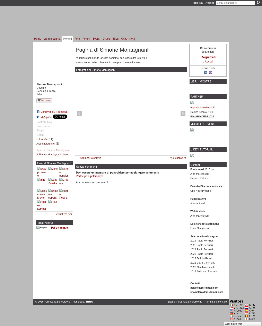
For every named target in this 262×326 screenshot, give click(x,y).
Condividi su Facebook (54, 111)
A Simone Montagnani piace (52, 154)
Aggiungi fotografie (90, 158)
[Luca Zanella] (53, 183)
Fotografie (42, 139)
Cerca (258, 2)
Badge (171, 301)
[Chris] (53, 172)
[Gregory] (64, 183)
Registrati (197, 2)
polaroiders (63, 301)
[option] (131, 114)
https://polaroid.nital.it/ (202, 107)
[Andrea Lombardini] (42, 205)
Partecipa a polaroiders (89, 176)
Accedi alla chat (233, 324)
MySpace (46, 117)
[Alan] (53, 205)
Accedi (210, 2)
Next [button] (183, 113)
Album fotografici (45, 143)
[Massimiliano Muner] (42, 194)
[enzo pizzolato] (42, 172)
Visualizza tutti (64, 214)
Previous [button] (79, 113)
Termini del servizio (216, 301)
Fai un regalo (59, 227)
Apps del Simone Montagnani (52, 150)
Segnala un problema (190, 301)
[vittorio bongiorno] (64, 172)
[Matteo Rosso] (64, 194)
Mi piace (46, 100)
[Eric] (42, 183)
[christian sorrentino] (53, 194)
